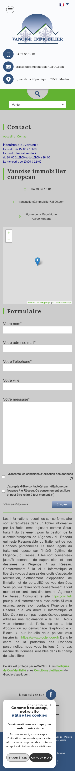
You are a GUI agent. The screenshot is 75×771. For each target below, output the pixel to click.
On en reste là (37, 705)
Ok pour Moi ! (41, 757)
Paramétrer (18, 757)
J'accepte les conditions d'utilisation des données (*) (40, 476)
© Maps (44, 302)
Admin (63, 740)
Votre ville (11, 380)
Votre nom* (12, 324)
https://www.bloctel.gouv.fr (40, 637)
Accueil (7, 136)
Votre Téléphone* (17, 362)
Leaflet (31, 302)
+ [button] (9, 232)
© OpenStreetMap (61, 302)
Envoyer (62, 504)
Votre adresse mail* (19, 343)
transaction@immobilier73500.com (41, 202)
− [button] (9, 239)
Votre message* (16, 399)
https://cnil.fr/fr (62, 596)
